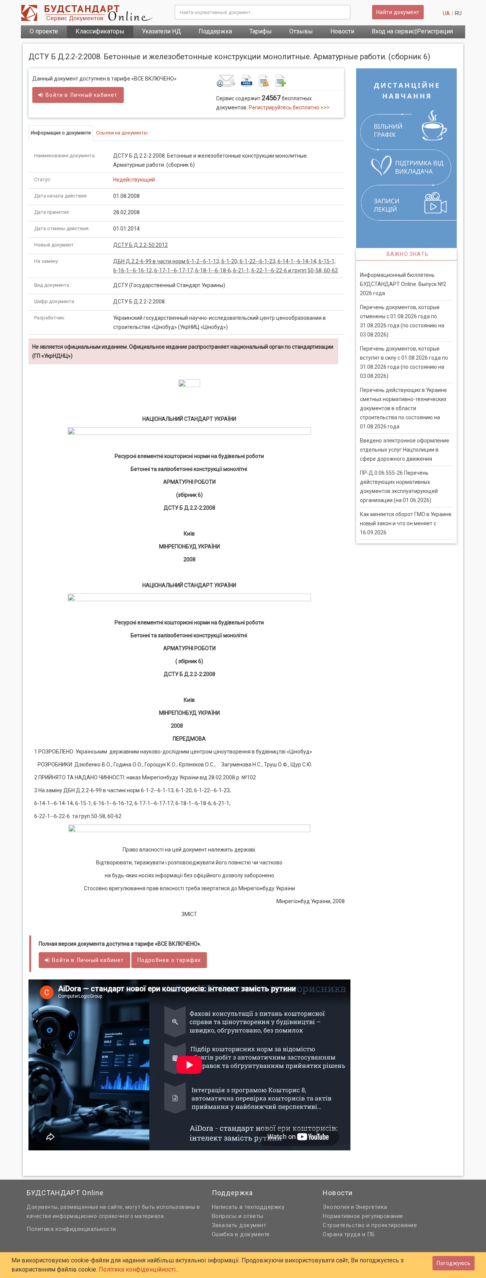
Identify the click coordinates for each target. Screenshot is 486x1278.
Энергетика (371, 1207)
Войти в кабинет (81, 95)
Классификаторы (100, 31)
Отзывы (301, 31)
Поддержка (215, 31)
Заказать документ (239, 1225)
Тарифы (260, 31)
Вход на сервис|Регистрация (412, 31)
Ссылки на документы (122, 133)
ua (446, 13)
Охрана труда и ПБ (349, 1234)
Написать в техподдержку (248, 1207)
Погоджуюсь (453, 1263)
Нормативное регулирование (363, 1216)
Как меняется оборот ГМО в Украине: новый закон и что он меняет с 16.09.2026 (406, 523)
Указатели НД (161, 31)
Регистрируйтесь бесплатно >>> (289, 107)
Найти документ (398, 12)
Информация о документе (61, 133)
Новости (342, 31)
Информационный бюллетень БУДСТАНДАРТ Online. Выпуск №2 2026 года (403, 284)
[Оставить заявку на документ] (279, 80)
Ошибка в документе (241, 1234)
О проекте (44, 31)
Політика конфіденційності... (139, 1269)
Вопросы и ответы (238, 1216)
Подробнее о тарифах (169, 960)
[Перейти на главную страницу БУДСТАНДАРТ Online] (92, 13)
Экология (336, 1207)
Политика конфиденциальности (71, 1229)
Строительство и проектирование (370, 1225)
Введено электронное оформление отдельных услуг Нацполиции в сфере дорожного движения (404, 450)
